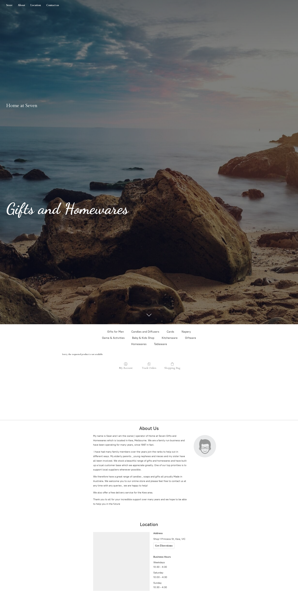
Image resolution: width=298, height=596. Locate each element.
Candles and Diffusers (145, 331)
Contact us (52, 5)
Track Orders (149, 368)
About (21, 5)
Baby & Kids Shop (143, 338)
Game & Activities (113, 338)
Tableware (160, 344)
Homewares (139, 344)
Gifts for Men (115, 331)
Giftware (190, 338)
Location (35, 5)
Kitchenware (170, 338)
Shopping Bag (172, 368)
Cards (170, 331)
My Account (126, 368)
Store (9, 5)
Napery (186, 331)
